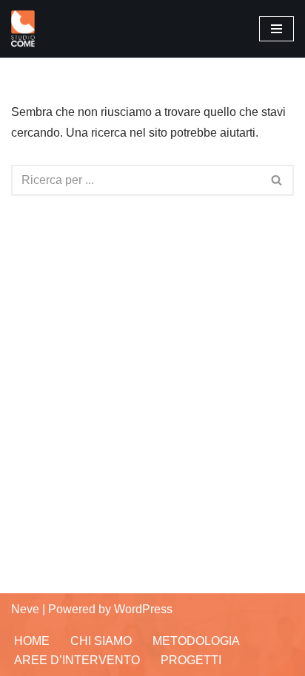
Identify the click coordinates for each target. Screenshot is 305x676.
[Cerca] (277, 180)
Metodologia (196, 641)
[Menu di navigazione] (276, 28)
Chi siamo (101, 641)
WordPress (143, 609)
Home (32, 641)
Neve (25, 609)
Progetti (191, 660)
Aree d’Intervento (77, 660)
